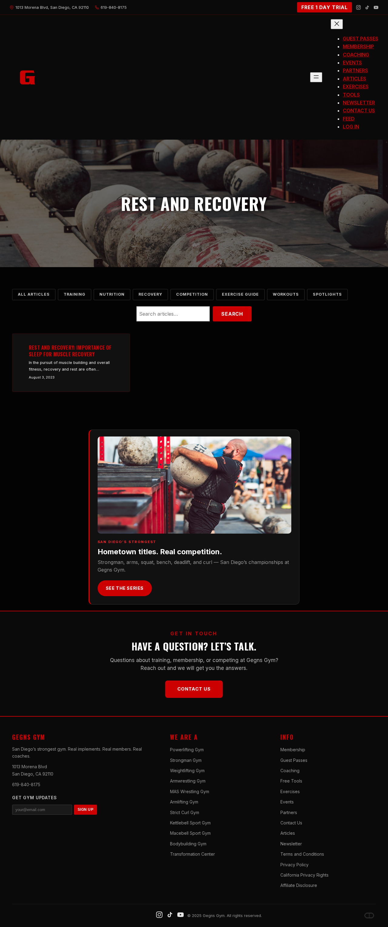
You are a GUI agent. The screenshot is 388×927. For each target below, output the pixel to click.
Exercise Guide (240, 294)
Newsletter (291, 843)
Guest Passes (293, 760)
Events (287, 801)
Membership (292, 749)
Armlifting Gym (184, 801)
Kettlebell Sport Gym (190, 822)
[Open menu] (316, 77)
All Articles (34, 294)
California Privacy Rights (304, 875)
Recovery (150, 294)
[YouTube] (376, 7)
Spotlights (327, 294)
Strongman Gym (186, 760)
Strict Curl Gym (184, 812)
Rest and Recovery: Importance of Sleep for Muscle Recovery (70, 351)
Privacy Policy (294, 864)
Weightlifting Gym (187, 770)
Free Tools (291, 780)
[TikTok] (367, 7)
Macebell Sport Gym (190, 833)
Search (232, 314)
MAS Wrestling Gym (189, 791)
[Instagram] (358, 7)
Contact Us (194, 689)
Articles (287, 833)
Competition (192, 294)
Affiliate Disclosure (298, 885)
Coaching (289, 770)
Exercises (290, 791)
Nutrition (112, 294)
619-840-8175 (26, 784)
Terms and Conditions (302, 854)
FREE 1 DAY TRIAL (324, 7)
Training (74, 294)
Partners (288, 812)
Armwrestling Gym (188, 780)
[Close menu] (337, 24)
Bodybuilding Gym (188, 843)
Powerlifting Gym (187, 749)
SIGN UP (85, 809)
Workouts (286, 294)
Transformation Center (192, 854)
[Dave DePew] (369, 915)
